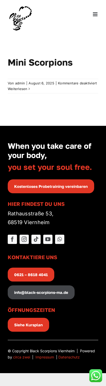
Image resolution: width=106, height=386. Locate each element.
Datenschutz (69, 357)
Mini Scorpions (40, 62)
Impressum (45, 357)
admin (20, 83)
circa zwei (21, 357)
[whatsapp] (59, 239)
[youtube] (47, 239)
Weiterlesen (18, 89)
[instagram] (24, 239)
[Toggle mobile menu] (95, 14)
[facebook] (12, 239)
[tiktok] (36, 239)
